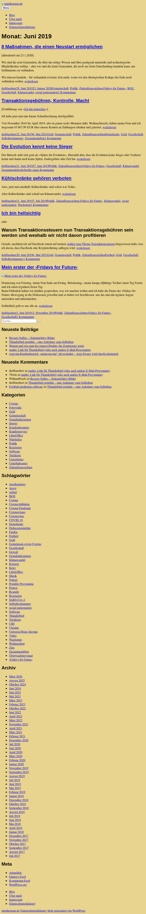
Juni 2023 (15, 692)
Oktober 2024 (17, 684)
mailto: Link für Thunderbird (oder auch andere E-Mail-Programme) (50, 350)
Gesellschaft (9, 92)
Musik (13, 576)
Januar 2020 (16, 764)
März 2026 (15, 676)
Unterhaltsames (18, 463)
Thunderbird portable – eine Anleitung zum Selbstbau (41, 342)
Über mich (15, 19)
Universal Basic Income (23, 631)
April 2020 (15, 752)
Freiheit (109, 255)
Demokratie (112, 134)
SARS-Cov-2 (17, 600)
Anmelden (15, 873)
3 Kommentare (39, 205)
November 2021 (18, 724)
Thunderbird (16, 616)
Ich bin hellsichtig (35, 109)
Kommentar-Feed (19, 880)
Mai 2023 (15, 696)
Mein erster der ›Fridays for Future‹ (40, 267)
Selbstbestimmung (12, 138)
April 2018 (15, 828)
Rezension (15, 447)
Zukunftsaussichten (90, 88)
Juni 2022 (15, 712)
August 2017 (17, 852)
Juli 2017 (14, 856)
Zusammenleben (35, 138)
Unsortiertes (16, 459)
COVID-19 (16, 520)
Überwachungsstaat (21, 655)
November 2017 (18, 840)
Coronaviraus (17, 512)
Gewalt (13, 552)
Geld (50, 134)
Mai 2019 (15, 788)
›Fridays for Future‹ (114, 88)
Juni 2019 (15, 784)
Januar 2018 (16, 832)
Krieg (12, 568)
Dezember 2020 (18, 740)
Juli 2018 (14, 816)
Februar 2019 (17, 792)
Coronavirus (16, 516)
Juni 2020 (15, 748)
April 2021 (15, 728)
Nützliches (15, 439)
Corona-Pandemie (20, 508)
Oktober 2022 (17, 708)
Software (14, 451)
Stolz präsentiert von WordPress (66, 910)
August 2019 (17, 776)
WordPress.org (18, 884)
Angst (12, 488)
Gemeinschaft (60, 88)
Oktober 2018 (17, 804)
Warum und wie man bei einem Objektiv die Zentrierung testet (46, 346)
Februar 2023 (17, 704)
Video (13, 635)
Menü (6, 7)
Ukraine (14, 628)
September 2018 (19, 808)
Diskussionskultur (20, 528)
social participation (46, 92)
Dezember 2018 (18, 800)
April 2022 (15, 716)
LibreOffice (16, 435)
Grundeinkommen (20, 419)
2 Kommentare (67, 92)
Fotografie (15, 407)
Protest (13, 588)
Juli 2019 (14, 780)
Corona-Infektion (19, 504)
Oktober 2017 (17, 844)
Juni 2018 (15, 820)
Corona (13, 403)
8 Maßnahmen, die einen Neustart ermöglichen (52, 46)
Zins (11, 647)
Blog (12, 15)
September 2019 (19, 772)
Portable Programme (21, 584)
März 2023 (15, 700)
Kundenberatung (19, 427)
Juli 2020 (14, 744)
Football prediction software (26, 386)
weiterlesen (31, 81)
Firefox (13, 532)
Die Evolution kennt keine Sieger (37, 146)
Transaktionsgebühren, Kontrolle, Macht (45, 100)
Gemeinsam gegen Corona (25, 544)
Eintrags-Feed (17, 877)
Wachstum (24, 205)
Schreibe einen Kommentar (37, 170)
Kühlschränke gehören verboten (36, 178)
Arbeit (13, 492)
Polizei (13, 580)
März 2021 (15, 732)
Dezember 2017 (18, 836)
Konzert (14, 564)
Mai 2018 (15, 824)
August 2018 (17, 812)
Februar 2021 (17, 736)
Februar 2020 (17, 760)
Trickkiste (15, 455)
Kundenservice (18, 431)
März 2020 (15, 756)
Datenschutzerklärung (22, 27)
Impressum (15, 23)
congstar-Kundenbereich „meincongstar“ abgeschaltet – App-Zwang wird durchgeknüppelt (63, 354)
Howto (13, 423)
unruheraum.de (11, 910)
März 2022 (15, 720)
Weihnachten (17, 643)
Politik (74, 88)
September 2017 (19, 848)
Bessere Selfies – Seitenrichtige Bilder (32, 338)
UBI (11, 624)
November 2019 (18, 768)
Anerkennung (17, 484)
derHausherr (9, 88)
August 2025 (17, 680)
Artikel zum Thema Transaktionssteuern (91, 244)
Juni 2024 (15, 688)
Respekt (14, 592)
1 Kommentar (53, 138)
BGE (130, 88)
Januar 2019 (16, 796)
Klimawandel (26, 92)
